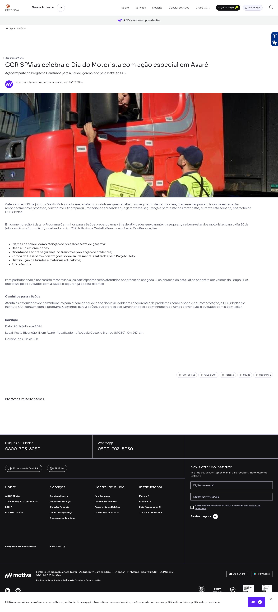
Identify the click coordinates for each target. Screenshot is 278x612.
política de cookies (177, 602)
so (100, 580)
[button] (253, 8)
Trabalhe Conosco (149, 512)
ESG (7, 507)
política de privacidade (205, 602)
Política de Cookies (73, 580)
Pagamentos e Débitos (107, 507)
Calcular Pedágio (59, 507)
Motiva (143, 496)
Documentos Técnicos (62, 518)
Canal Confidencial (105, 512)
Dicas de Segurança (61, 512)
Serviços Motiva (59, 496)
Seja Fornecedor (148, 507)
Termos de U (92, 580)
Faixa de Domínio (14, 512)
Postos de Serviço (60, 501)
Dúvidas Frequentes (105, 501)
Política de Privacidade (48, 580)
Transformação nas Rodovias (21, 501)
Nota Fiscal (56, 546)
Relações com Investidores (20, 546)
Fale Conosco (102, 496)
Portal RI (143, 501)
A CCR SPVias (12, 496)
